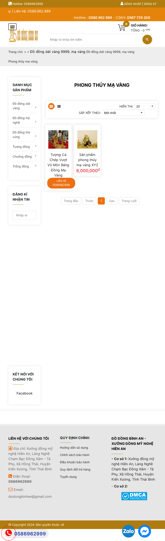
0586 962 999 (100, 17)
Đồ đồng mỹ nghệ (21, 120)
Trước (89, 201)
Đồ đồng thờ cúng (21, 134)
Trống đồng (21, 166)
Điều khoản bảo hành (75, 462)
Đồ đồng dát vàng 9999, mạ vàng (57, 51)
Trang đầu (71, 201)
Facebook (25, 393)
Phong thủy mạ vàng (102, 85)
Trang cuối (129, 201)
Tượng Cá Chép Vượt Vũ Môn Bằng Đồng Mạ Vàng (58, 164)
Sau (112, 201)
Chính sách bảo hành (74, 455)
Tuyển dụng (68, 476)
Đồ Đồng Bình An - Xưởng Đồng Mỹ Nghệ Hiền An (132, 443)
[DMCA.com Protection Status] (134, 496)
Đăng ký (150, 4)
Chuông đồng (22, 156)
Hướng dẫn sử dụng (74, 447)
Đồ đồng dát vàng (21, 106)
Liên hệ (61, 183)
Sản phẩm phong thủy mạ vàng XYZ (87, 159)
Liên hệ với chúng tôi (28, 438)
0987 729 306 (138, 17)
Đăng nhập (132, 4)
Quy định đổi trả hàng (75, 469)
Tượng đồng (21, 146)
